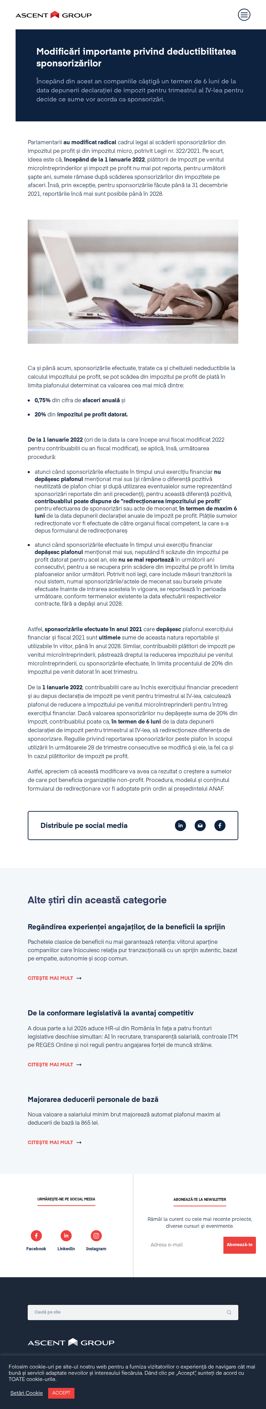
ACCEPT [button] (61, 1393)
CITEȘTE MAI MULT (50, 978)
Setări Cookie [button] (26, 1393)
